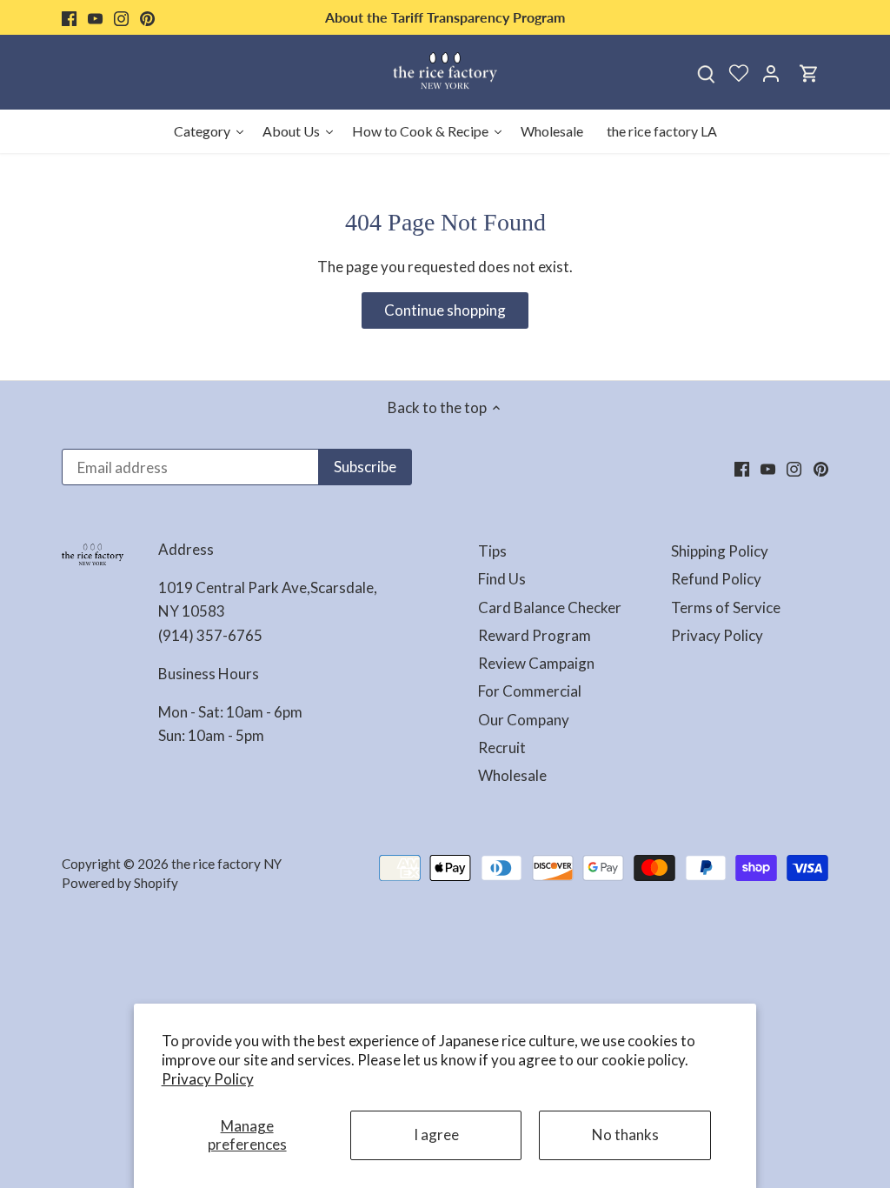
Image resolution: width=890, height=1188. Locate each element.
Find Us (502, 579)
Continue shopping (445, 310)
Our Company (523, 720)
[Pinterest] (147, 17)
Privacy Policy (208, 1079)
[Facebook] (69, 17)
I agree (436, 1134)
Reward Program (534, 635)
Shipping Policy (719, 551)
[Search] (706, 73)
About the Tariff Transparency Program (445, 17)
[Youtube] (95, 17)
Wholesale (512, 775)
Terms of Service (725, 607)
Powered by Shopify (120, 883)
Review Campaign (536, 663)
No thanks (625, 1134)
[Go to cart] (809, 73)
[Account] (771, 73)
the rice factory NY (226, 863)
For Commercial (529, 691)
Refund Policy (716, 579)
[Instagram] (121, 17)
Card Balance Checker (549, 607)
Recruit (502, 747)
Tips (492, 551)
